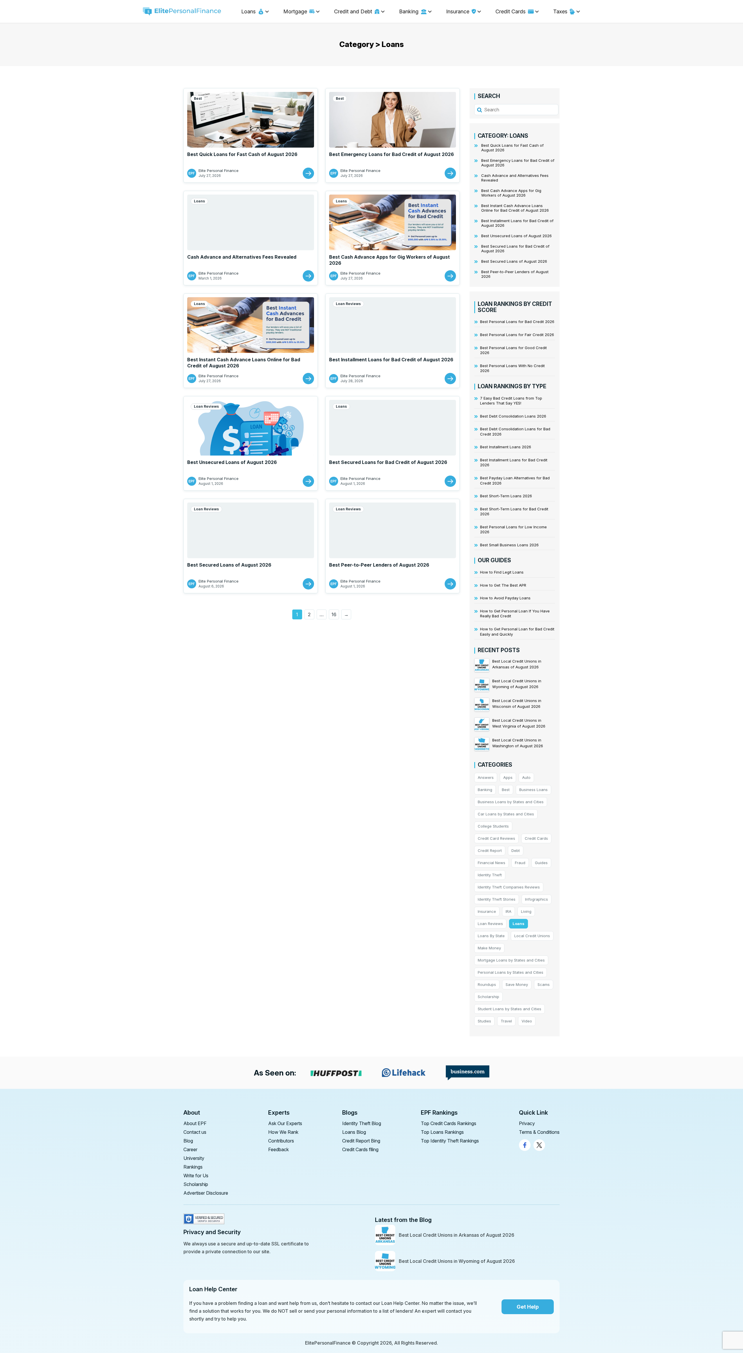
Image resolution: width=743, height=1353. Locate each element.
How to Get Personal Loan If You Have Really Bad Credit (515, 614)
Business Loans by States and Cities (511, 801)
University (193, 1158)
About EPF (195, 1123)
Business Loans (533, 789)
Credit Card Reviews (496, 838)
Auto (526, 777)
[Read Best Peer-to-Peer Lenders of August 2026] (450, 584)
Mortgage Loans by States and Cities (511, 960)
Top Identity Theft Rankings (450, 1141)
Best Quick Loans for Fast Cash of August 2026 (242, 154)
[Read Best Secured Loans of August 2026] (308, 584)
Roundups (487, 984)
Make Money (489, 948)
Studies (484, 1021)
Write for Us (195, 1175)
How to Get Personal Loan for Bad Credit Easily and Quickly (517, 631)
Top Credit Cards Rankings (448, 1123)
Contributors (281, 1141)
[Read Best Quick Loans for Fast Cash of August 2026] (308, 173)
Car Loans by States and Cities (506, 814)
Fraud (520, 862)
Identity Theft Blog (361, 1123)
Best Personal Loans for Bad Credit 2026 (517, 321)
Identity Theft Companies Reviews (509, 887)
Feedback (278, 1149)
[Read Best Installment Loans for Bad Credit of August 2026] (450, 378)
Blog (188, 1141)
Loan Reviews (348, 304)
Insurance (487, 911)
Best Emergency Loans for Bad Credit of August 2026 (391, 154)
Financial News (491, 862)
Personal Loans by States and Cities (510, 972)
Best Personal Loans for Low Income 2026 (513, 529)
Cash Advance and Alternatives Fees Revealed (241, 257)
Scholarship (488, 996)
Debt (515, 850)
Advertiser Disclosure (205, 1193)
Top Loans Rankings (442, 1132)
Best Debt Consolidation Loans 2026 (513, 416)
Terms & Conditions (539, 1132)
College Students (493, 826)
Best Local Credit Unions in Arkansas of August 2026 (456, 1235)
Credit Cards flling (360, 1149)
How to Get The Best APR (503, 585)
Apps (508, 777)
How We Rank (283, 1132)
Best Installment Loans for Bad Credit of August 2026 (391, 359)
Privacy (527, 1123)
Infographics (536, 899)
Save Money (517, 984)
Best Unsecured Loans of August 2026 (232, 462)
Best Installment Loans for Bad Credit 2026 (513, 462)
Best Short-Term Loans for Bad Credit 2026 (514, 511)
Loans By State (491, 935)
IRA (508, 911)
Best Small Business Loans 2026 (509, 545)
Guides (541, 862)
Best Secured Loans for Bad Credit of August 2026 (388, 462)
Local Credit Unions (532, 935)
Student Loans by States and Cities (509, 1008)
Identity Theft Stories (496, 899)
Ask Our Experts (285, 1123)
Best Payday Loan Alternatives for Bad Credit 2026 (515, 480)
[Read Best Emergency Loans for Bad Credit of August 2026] (450, 173)
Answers (486, 777)
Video (527, 1021)
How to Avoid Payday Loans (505, 598)
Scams (544, 984)
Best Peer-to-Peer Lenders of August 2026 (379, 565)
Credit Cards (536, 838)
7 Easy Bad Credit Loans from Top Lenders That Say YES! (511, 401)
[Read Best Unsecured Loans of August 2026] (308, 481)
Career (190, 1149)
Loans (199, 201)
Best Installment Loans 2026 (505, 447)
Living (526, 911)
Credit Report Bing (361, 1141)
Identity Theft (490, 875)
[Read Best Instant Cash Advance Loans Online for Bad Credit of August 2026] (308, 378)
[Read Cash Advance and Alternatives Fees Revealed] (308, 276)
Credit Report (490, 850)
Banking (485, 789)
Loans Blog (354, 1132)
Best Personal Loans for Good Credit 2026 (513, 350)
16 (333, 614)
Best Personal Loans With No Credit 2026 (512, 368)
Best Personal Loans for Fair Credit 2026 (517, 334)
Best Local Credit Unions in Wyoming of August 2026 (457, 1261)
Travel (506, 1021)
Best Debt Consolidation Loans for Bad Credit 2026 (515, 431)
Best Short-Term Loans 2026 (506, 496)
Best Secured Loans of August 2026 (229, 565)
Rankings (193, 1167)
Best (198, 98)
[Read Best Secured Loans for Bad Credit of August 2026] (450, 481)
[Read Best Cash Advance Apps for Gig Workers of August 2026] (450, 276)
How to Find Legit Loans (502, 572)
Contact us (194, 1132)
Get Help (528, 1307)
